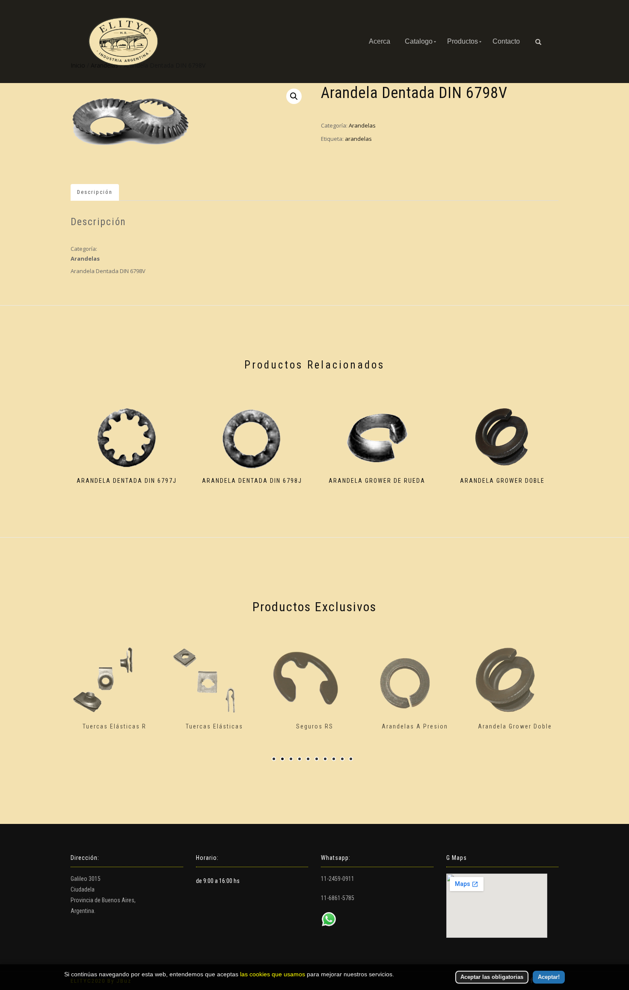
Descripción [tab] (95, 192)
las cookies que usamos (272, 974)
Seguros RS (231, 726)
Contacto (506, 41)
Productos (462, 41)
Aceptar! (549, 977)
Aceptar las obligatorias (491, 977)
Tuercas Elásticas (131, 726)
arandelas (358, 139)
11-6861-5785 (337, 898)
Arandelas (362, 125)
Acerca (379, 41)
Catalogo (419, 41)
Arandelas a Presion (331, 726)
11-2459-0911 (337, 878)
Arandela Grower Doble (432, 726)
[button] (294, 96)
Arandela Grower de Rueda (531, 726)
